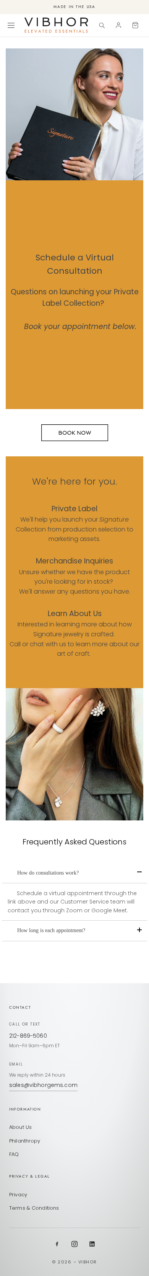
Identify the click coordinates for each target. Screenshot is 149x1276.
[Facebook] (57, 1244)
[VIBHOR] (56, 25)
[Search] (101, 25)
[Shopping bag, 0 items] (135, 25)
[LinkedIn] (92, 1244)
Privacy (18, 1194)
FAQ (14, 1154)
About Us (20, 1127)
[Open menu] (12, 25)
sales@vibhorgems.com (43, 1085)
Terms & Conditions (34, 1208)
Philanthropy (24, 1140)
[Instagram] (74, 1244)
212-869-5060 (28, 1036)
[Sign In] (118, 25)
